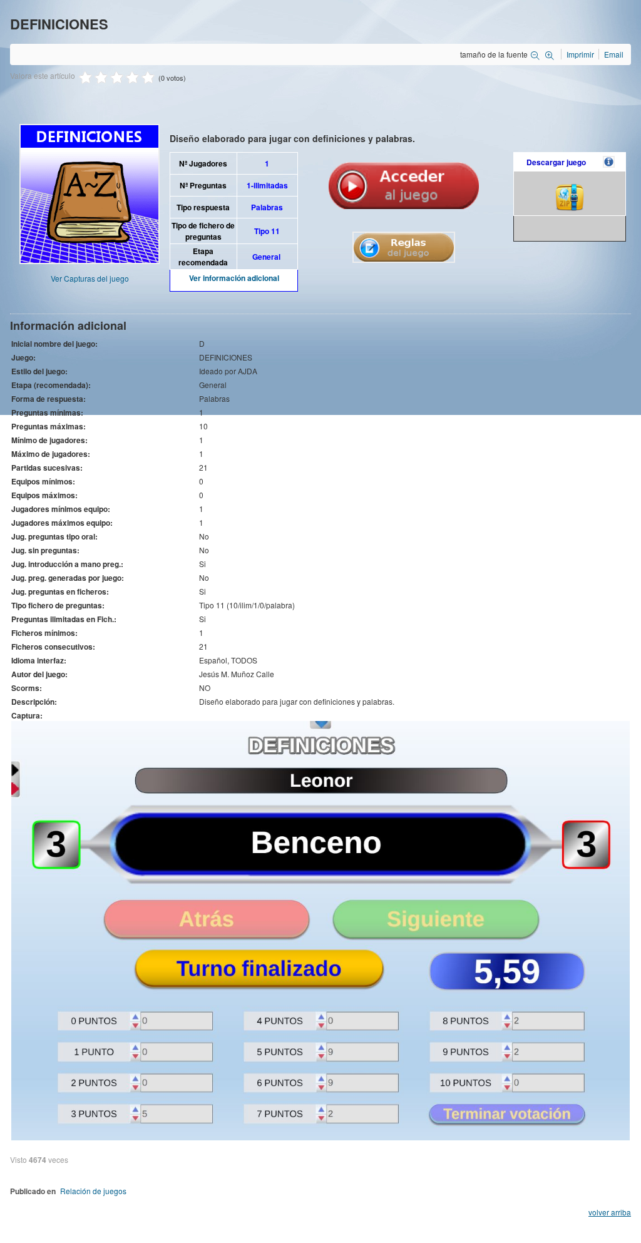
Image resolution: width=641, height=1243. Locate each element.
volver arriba (609, 1212)
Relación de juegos (93, 1190)
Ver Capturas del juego (90, 278)
